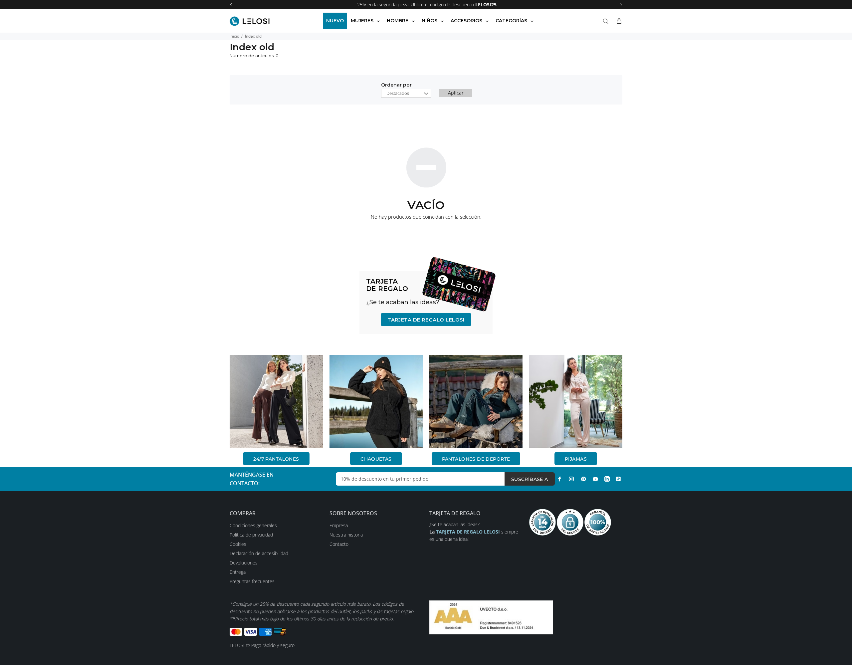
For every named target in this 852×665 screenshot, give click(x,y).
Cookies (238, 544)
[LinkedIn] (607, 479)
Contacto (338, 544)
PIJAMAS (576, 459)
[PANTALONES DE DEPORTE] (476, 401)
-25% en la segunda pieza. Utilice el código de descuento (426, 4)
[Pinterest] (583, 479)
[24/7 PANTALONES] (276, 401)
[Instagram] (571, 479)
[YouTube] (595, 479)
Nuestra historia (346, 535)
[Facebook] (559, 479)
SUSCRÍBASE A (529, 479)
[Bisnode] (491, 617)
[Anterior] (231, 4)
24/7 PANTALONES (276, 459)
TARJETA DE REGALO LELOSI (426, 320)
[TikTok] (618, 479)
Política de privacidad (251, 535)
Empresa (338, 525)
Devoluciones (244, 562)
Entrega (238, 572)
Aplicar (456, 93)
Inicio (234, 36)
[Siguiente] (621, 4)
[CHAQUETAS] (376, 401)
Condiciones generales (253, 525)
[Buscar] (607, 21)
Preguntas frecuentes (252, 581)
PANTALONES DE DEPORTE (476, 459)
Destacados (397, 93)
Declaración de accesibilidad (259, 553)
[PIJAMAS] (575, 401)
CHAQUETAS (376, 459)
